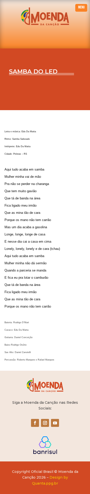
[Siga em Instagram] (45, 423)
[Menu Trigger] (81, 8)
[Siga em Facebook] (35, 423)
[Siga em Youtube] (55, 423)
